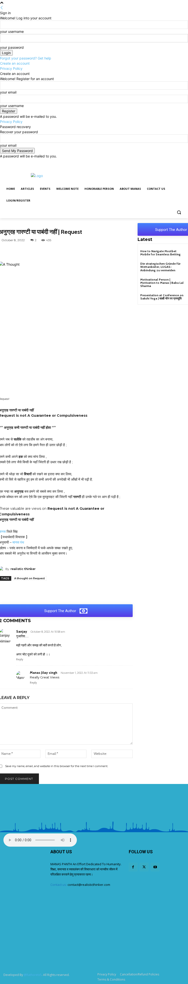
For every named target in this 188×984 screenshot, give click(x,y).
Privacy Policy (11, 68)
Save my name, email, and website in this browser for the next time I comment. (56, 766)
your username (12, 31)
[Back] (1, 8)
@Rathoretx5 (33, 975)
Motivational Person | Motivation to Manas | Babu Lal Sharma (162, 283)
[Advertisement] (127, 175)
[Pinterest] (79, 251)
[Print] (113, 251)
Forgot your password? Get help (25, 58)
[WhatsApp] (34, 251)
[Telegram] (68, 251)
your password (12, 47)
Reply (19, 659)
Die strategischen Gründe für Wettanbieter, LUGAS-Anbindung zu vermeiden (160, 267)
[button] (179, 212)
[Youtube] (182, 162)
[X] (175, 162)
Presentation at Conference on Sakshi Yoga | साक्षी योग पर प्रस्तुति (161, 296)
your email (8, 92)
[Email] (102, 251)
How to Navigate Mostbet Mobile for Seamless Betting (160, 252)
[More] (124, 251)
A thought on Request (29, 578)
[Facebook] (168, 162)
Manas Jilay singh (43, 672)
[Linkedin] (90, 251)
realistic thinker (23, 569)
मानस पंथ (18, 542)
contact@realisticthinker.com (89, 884)
